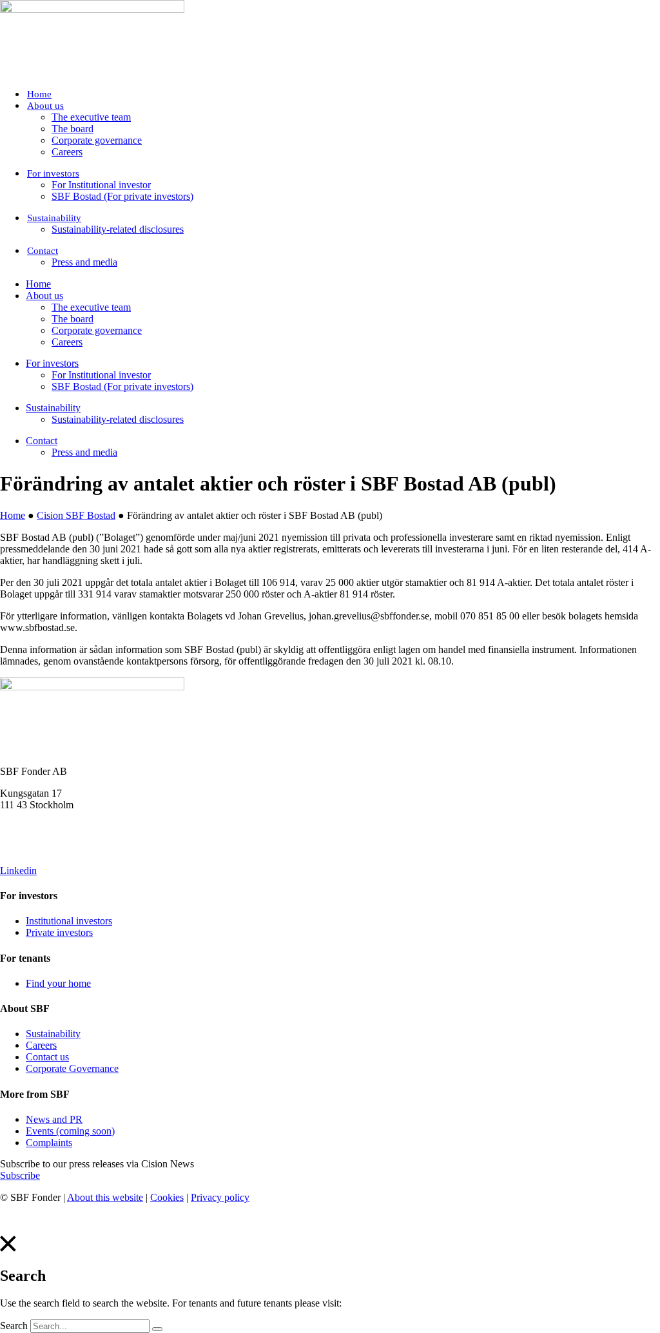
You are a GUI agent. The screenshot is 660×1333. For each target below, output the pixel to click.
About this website (105, 1197)
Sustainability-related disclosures (118, 229)
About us (45, 106)
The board (72, 128)
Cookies (167, 1197)
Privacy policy (220, 1197)
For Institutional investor (101, 184)
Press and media (84, 262)
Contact (42, 251)
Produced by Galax (39, 1219)
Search (14, 1325)
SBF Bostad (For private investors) (122, 196)
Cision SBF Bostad (76, 515)
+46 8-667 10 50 (34, 848)
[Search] (157, 1329)
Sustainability (54, 218)
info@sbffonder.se (37, 826)
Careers (67, 151)
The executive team (91, 117)
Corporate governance (97, 140)
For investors (53, 173)
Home (39, 94)
